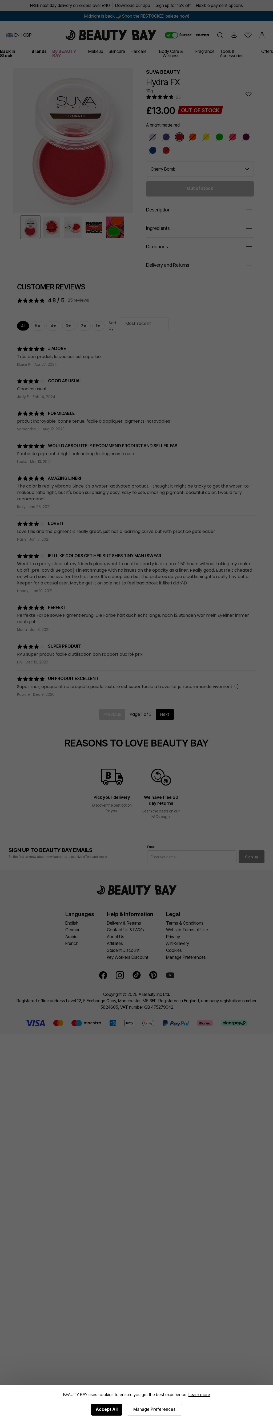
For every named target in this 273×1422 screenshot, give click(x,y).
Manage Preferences (154, 1409)
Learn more (199, 1394)
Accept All (107, 1409)
